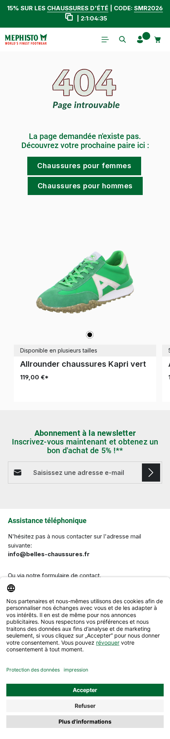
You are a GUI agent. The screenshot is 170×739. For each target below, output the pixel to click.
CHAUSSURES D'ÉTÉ (77, 8)
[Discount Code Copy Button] (68, 18)
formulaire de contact (71, 575)
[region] (85, 306)
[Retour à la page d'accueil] (25, 39)
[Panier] (157, 39)
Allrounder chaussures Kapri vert (83, 364)
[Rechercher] (122, 39)
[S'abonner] (151, 472)
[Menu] (105, 39)
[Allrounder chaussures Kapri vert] (85, 282)
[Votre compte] (140, 39)
